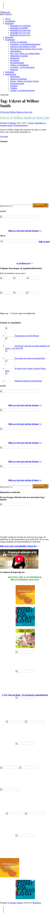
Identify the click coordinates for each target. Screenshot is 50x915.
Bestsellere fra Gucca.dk (20, 33)
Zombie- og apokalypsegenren (22, 90)
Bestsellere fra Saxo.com (20, 35)
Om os (8, 19)
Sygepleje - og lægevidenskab (22, 67)
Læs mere (4, 136)
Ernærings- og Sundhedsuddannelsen (25, 44)
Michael (12, 123)
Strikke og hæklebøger (19, 65)
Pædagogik (14, 58)
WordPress (36, 903)
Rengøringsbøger (17, 63)
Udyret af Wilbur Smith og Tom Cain (24, 117)
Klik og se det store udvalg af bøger (23, 231)
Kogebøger (9, 72)
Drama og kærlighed (18, 79)
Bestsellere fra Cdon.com (20, 30)
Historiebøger (15, 51)
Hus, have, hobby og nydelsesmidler (25, 53)
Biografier (9, 37)
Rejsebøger (14, 60)
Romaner (14, 86)
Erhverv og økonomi (18, 42)
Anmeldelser (10, 21)
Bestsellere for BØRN (19, 28)
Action (30, 123)
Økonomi (14, 70)
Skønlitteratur (10, 74)
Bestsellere (9, 23)
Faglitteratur (10, 40)
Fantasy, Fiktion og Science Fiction (24, 81)
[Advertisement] (25, 175)
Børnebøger (15, 76)
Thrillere (13, 88)
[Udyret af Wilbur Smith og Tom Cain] (16, 112)
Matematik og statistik (19, 56)
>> (40, 231)
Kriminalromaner (17, 83)
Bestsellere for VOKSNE (20, 26)
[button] (6, 14)
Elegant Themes (16, 903)
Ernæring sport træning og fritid (23, 46)
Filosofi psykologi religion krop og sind (26, 49)
